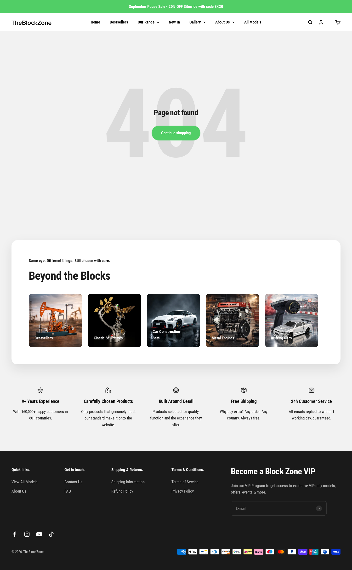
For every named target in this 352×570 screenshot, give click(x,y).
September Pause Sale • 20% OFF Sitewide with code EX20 (176, 6)
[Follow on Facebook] (14, 534)
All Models (252, 22)
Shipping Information (128, 481)
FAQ (67, 491)
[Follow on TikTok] (51, 534)
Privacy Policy (182, 491)
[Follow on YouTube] (39, 534)
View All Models (24, 481)
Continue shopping (176, 132)
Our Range (146, 22)
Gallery (195, 22)
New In (174, 22)
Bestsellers (119, 22)
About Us (222, 22)
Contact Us (73, 481)
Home (95, 22)
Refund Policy (122, 491)
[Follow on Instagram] (27, 534)
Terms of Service (185, 481)
